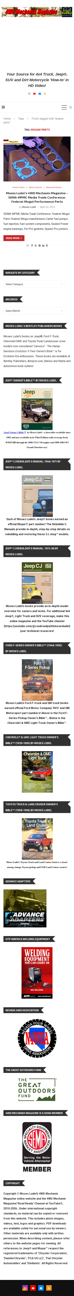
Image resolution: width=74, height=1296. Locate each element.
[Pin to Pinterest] (40, 245)
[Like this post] (28, 245)
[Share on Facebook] (32, 245)
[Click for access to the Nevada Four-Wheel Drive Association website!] (37, 1020)
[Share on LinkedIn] (43, 245)
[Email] (40, 93)
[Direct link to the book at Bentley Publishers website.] (37, 391)
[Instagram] (29, 93)
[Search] (70, 107)
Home (7, 118)
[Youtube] (34, 93)
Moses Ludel (29, 207)
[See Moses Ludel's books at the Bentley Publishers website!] (37, 662)
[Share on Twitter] (35, 245)
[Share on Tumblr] (46, 245)
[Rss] (45, 93)
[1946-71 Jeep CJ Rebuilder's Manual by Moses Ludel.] (37, 478)
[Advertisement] (37, 44)
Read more (13, 238)
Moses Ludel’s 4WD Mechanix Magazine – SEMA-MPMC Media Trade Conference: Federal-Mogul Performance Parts (37, 197)
